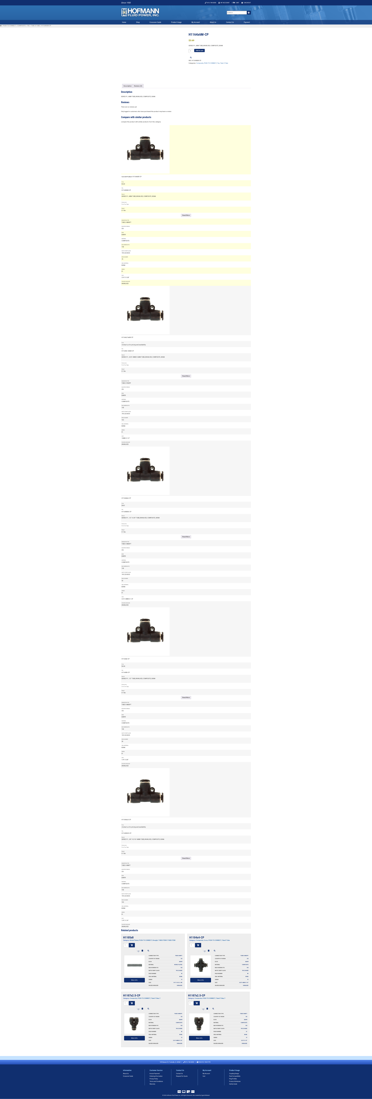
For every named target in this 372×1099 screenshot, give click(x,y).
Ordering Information (156, 1076)
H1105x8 (128, 937)
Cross (206, 940)
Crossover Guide (155, 22)
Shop (138, 22)
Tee (28, 25)
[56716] (198, 945)
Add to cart (199, 50)
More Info (134, 980)
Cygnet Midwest (205, 1095)
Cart (204, 1076)
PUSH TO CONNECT (9, 25)
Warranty (152, 1084)
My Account (196, 22)
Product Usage (176, 22)
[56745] (132, 1003)
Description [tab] (128, 86)
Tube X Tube (35, 25)
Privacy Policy (154, 1079)
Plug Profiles (233, 1079)
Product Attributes (235, 1081)
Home (124, 22)
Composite (21, 25)
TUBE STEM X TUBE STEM (166, 940)
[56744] (197, 1003)
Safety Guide (233, 1084)
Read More (186, 215)
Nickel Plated (134, 940)
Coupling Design (234, 1073)
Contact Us (230, 22)
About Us (213, 22)
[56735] (132, 945)
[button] (138, 951)
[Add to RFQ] (142, 950)
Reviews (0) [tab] (138, 86)
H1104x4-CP (196, 937)
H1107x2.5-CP (131, 995)
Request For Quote (182, 1076)
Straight (155, 940)
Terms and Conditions (156, 1081)
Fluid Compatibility (234, 1076)
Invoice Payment (155, 1073)
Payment (247, 22)
